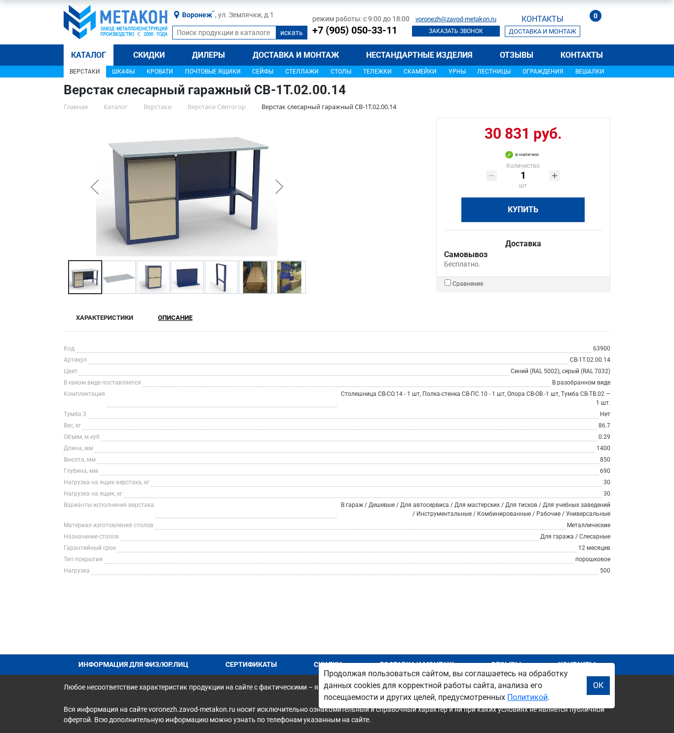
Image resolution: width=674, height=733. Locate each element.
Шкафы (123, 71)
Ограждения (543, 71)
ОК (598, 685)
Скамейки (420, 71)
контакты (542, 19)
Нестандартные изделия (419, 55)
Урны (457, 71)
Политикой (527, 697)
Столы (341, 71)
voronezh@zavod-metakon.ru (455, 19)
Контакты (582, 55)
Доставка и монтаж (296, 55)
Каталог (88, 55)
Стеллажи (302, 71)
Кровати (160, 71)
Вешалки (589, 71)
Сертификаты (251, 664)
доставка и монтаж (542, 31)
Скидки (149, 55)
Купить (523, 209)
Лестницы (494, 71)
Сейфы (262, 71)
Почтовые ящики (213, 71)
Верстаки (85, 71)
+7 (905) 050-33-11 (354, 30)
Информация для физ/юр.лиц (133, 664)
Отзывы (516, 55)
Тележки (377, 71)
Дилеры (208, 55)
